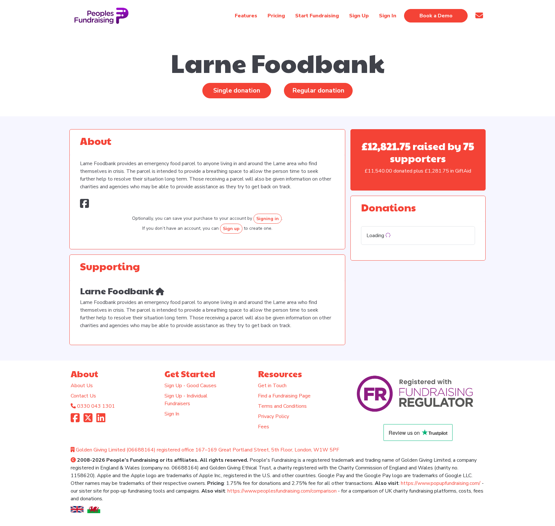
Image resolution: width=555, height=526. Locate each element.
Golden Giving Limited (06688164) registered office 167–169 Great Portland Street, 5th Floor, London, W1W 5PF (207, 449)
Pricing (276, 15)
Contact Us (83, 395)
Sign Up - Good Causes (190, 385)
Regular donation (318, 90)
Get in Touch (272, 385)
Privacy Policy (273, 416)
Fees (263, 426)
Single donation (236, 90)
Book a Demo (436, 15)
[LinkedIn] (100, 419)
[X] (88, 419)
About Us (82, 385)
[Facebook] (75, 419)
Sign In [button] (387, 15)
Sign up (231, 229)
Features (246, 15)
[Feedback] (479, 15)
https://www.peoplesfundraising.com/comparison (282, 491)
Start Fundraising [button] (317, 15)
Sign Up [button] (359, 15)
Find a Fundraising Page (284, 395)
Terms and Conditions (282, 406)
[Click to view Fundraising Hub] (159, 290)
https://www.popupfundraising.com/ (440, 483)
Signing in (267, 219)
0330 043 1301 (96, 406)
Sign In (171, 413)
